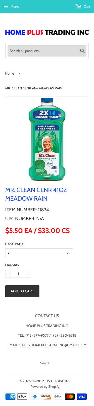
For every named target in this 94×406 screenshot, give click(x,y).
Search (45, 363)
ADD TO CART (22, 291)
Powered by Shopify (45, 386)
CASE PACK (14, 244)
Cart (86, 6)
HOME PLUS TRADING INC (50, 381)
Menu (14, 6)
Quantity (12, 265)
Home (9, 73)
